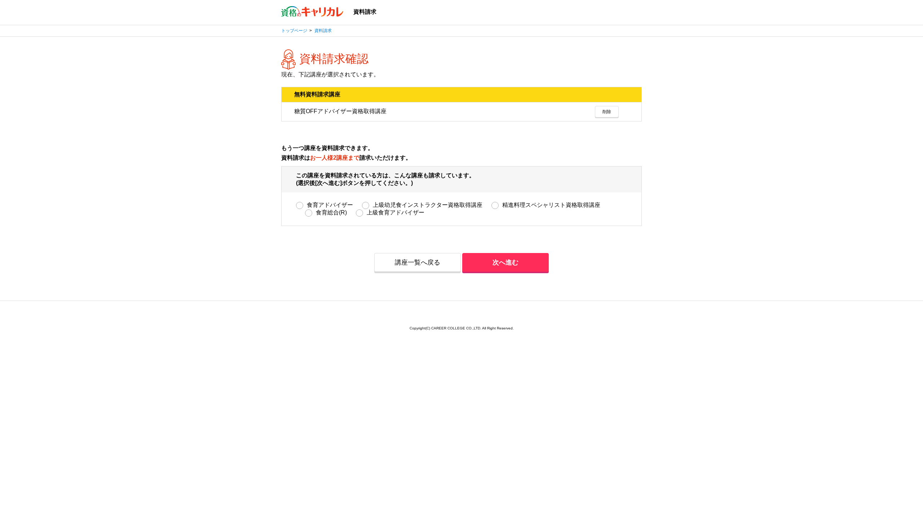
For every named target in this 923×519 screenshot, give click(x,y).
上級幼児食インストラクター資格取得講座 (427, 205)
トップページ (294, 30)
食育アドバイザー (330, 205)
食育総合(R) (331, 212)
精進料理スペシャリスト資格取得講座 (551, 205)
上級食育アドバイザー (395, 212)
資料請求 (323, 30)
